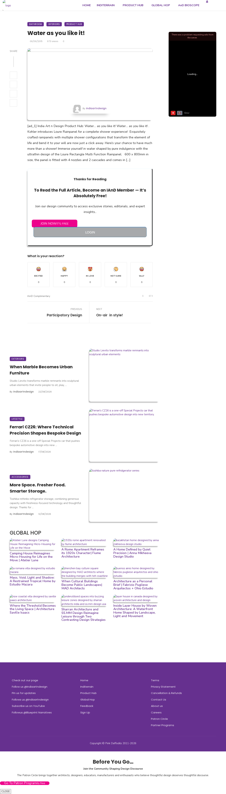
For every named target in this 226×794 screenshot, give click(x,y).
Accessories (20, 476)
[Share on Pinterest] (13, 93)
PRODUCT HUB (133, 5)
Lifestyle (17, 418)
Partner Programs (162, 725)
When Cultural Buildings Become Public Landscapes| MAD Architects (81, 584)
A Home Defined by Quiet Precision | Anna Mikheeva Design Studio (132, 553)
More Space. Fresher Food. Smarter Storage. (38, 488)
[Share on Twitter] (13, 84)
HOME (86, 5)
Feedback (86, 706)
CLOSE (5, 791)
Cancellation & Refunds (166, 693)
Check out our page (25, 680)
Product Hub (74, 24)
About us (157, 706)
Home (84, 680)
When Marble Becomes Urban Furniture (41, 370)
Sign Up (85, 712)
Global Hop (87, 699)
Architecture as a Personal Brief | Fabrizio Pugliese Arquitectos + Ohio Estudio (133, 584)
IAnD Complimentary (38, 296)
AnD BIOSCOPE (188, 5)
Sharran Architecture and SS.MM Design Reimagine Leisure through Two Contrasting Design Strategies (83, 614)
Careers (156, 712)
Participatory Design (64, 315)
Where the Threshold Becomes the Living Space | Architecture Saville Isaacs (33, 609)
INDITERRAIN (106, 5)
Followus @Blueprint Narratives (32, 712)
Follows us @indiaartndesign (30, 699)
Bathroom (35, 24)
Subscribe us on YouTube (28, 706)
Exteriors (18, 358)
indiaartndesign (96, 108)
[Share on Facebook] (13, 75)
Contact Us (158, 699)
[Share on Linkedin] (13, 103)
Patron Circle (159, 719)
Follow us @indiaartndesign (29, 686)
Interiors (54, 24)
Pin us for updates (24, 693)
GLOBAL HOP (160, 5)
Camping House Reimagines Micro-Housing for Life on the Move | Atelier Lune (31, 556)
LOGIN (90, 232)
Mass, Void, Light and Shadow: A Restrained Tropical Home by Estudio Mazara (32, 581)
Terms (155, 680)
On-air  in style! (109, 315)
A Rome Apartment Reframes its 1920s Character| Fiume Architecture (82, 553)
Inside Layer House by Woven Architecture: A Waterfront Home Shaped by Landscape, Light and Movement (135, 610)
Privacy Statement (163, 686)
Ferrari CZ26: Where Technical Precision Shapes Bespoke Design (45, 430)
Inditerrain (86, 686)
